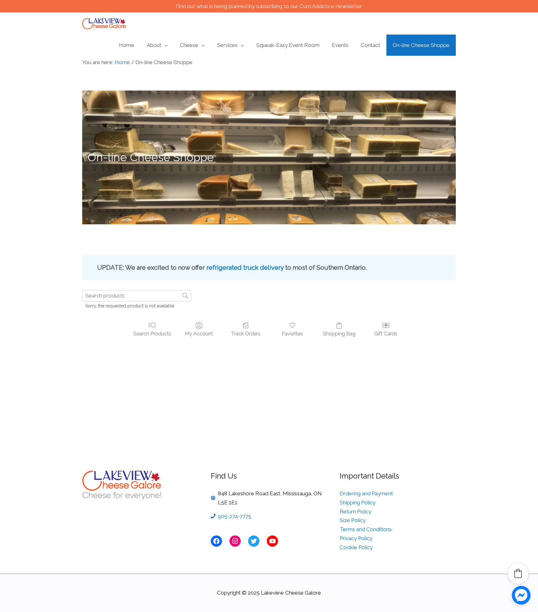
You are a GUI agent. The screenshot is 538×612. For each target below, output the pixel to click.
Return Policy (355, 511)
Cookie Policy (356, 547)
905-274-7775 (234, 516)
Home (122, 62)
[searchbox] (136, 295)
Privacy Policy (356, 538)
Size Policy (353, 520)
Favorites (292, 334)
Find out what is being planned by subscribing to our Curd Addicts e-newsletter (269, 6)
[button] (518, 573)
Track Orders (246, 334)
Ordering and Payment (366, 493)
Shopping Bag (339, 334)
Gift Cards (385, 334)
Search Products (152, 334)
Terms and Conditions (366, 529)
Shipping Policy (357, 502)
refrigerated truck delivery (245, 267)
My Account (199, 334)
